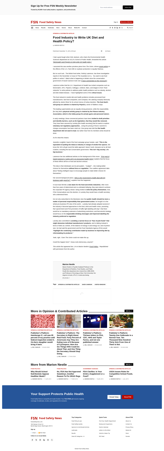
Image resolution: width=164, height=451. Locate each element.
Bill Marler (36, 347)
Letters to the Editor (104, 430)
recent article (103, 66)
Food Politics (93, 246)
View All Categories (77, 436)
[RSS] (122, 27)
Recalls (74, 433)
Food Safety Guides (77, 424)
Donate (128, 436)
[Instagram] (115, 27)
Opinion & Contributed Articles (63, 33)
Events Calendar (103, 427)
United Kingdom (100, 284)
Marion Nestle (59, 45)
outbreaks (74, 430)
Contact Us (129, 424)
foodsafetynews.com (36, 422)
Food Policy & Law (77, 421)
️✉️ (33, 433)
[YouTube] (119, 27)
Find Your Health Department (107, 421)
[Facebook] (110, 27)
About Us (128, 421)
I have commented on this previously (94, 81)
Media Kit (128, 430)
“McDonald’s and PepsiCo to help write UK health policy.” (72, 62)
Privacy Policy (129, 427)
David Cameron (87, 284)
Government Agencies (90, 368)
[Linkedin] (117, 27)
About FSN (127, 397)
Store (127, 433)
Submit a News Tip (104, 433)
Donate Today (114, 397)
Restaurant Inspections (105, 424)
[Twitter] (112, 27)
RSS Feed (101, 436)
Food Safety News (84, 448)
